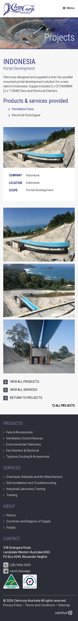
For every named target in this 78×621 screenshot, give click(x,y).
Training (11, 495)
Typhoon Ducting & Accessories (27, 456)
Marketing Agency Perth (65, 613)
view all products (24, 381)
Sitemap (64, 605)
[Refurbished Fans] (39, 346)
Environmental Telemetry (23, 444)
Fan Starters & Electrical (22, 450)
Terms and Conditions (40, 605)
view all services (23, 389)
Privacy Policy (12, 605)
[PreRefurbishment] (39, 235)
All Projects (65, 405)
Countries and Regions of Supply (28, 521)
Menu (70, 8)
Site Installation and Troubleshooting (31, 483)
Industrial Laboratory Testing (25, 489)
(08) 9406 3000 (20, 565)
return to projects (26, 397)
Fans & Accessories (19, 432)
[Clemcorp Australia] (18, 8)
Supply (11, 527)
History (11, 515)
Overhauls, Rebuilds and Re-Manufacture (34, 477)
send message (19, 571)
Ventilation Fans (23, 109)
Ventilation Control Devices (24, 438)
